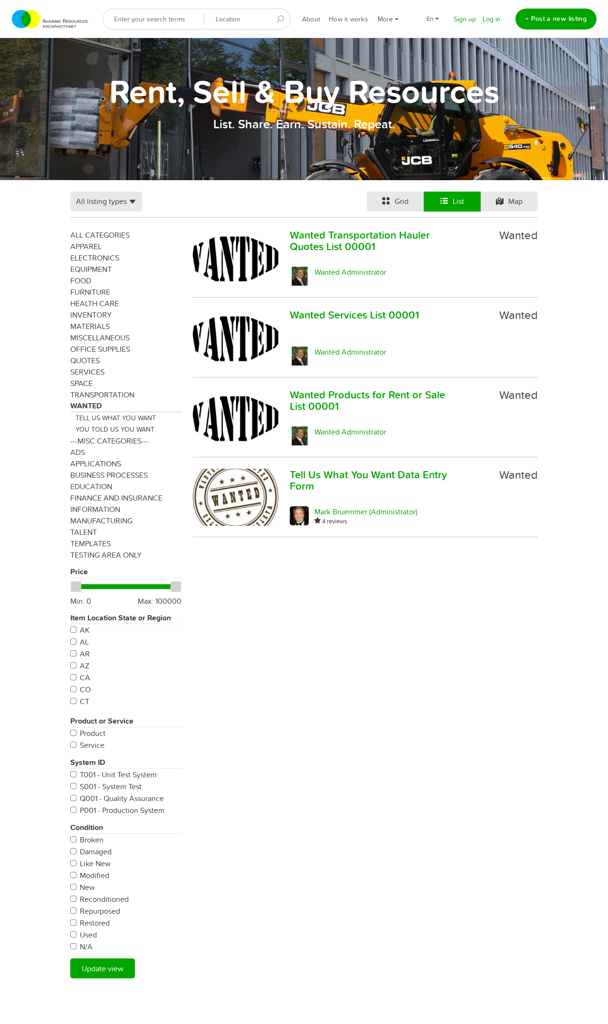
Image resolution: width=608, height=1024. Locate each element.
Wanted (86, 405)
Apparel (86, 246)
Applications (95, 463)
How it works (348, 19)
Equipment (91, 269)
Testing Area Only (106, 555)
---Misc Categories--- (109, 440)
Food (80, 280)
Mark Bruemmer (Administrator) (366, 511)
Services (87, 372)
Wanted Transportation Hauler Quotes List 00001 (360, 240)
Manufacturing (101, 520)
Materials (90, 326)
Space (81, 383)
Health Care (94, 303)
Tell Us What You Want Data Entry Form (368, 480)
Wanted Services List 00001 (354, 314)
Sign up (465, 19)
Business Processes (109, 475)
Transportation (102, 394)
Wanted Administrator (350, 272)
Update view (103, 968)
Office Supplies (100, 349)
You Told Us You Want (115, 429)
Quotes (85, 360)
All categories (100, 235)
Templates (90, 543)
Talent (83, 532)
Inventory (91, 314)
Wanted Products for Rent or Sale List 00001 (367, 400)
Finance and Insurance (116, 498)
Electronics (94, 257)
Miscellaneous (100, 337)
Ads (77, 452)
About (311, 19)
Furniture (90, 292)
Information (95, 509)
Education (91, 486)
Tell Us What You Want (116, 418)
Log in (492, 19)
